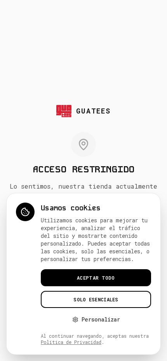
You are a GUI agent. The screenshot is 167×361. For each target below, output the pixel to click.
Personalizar (101, 319)
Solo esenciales (95, 299)
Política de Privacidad (71, 342)
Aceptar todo (96, 278)
